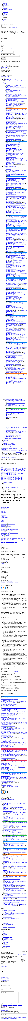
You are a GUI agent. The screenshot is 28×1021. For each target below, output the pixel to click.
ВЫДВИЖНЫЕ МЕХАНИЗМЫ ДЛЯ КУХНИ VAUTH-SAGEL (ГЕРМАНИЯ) (12, 474)
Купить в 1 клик (10, 105)
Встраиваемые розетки (9, 910)
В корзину (15, 104)
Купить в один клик (17, 1005)
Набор (2, 525)
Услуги (5, 10)
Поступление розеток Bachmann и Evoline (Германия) (14, 450)
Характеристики (5, 529)
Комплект (3, 526)
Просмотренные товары (6, 800)
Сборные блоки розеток (9, 912)
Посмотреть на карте (13, 963)
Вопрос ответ (6, 15)
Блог (4, 13)
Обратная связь (4, 977)
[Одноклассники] (3, 588)
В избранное (9, 107)
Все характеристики (5, 560)
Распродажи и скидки (8, 443)
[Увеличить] (14, 539)
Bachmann (18, 452)
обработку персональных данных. (17, 48)
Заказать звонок (14, 27)
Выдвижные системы (8, 914)
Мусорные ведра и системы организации (13, 913)
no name (2, 563)
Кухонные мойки (7, 917)
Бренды (5, 4)
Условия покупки (7, 6)
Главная (5, 1)
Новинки (5, 440)
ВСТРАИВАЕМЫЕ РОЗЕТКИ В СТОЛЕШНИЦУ (13, 469)
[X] (7, 588)
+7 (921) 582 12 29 (5, 979)
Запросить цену (13, 1018)
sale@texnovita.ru (22, 954)
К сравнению (18, 105)
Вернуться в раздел (5, 522)
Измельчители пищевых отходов (11, 918)
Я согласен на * (14, 1003)
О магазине (6, 5)
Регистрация (6, 20)
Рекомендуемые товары (9, 444)
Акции (5, 3)
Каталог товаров (5, 76)
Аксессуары (3, 530)
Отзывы (3, 531)
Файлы (2, 535)
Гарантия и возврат (8, 9)
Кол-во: (3, 584)
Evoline (6, 453)
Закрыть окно (4, 67)
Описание (3, 527)
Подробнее (20, 104)
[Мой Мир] (5, 588)
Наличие (3, 534)
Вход (4, 19)
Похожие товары (5, 533)
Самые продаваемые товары (7, 799)
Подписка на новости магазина (8, 457)
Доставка (5, 8)
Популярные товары (8, 441)
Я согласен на (14, 48)
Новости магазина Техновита (8, 446)
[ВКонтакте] (1, 588)
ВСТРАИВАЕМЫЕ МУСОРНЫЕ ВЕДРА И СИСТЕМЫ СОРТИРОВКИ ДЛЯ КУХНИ (11, 479)
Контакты (5, 14)
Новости (5, 12)
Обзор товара (4, 524)
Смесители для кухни (8, 915)
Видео (2, 536)
